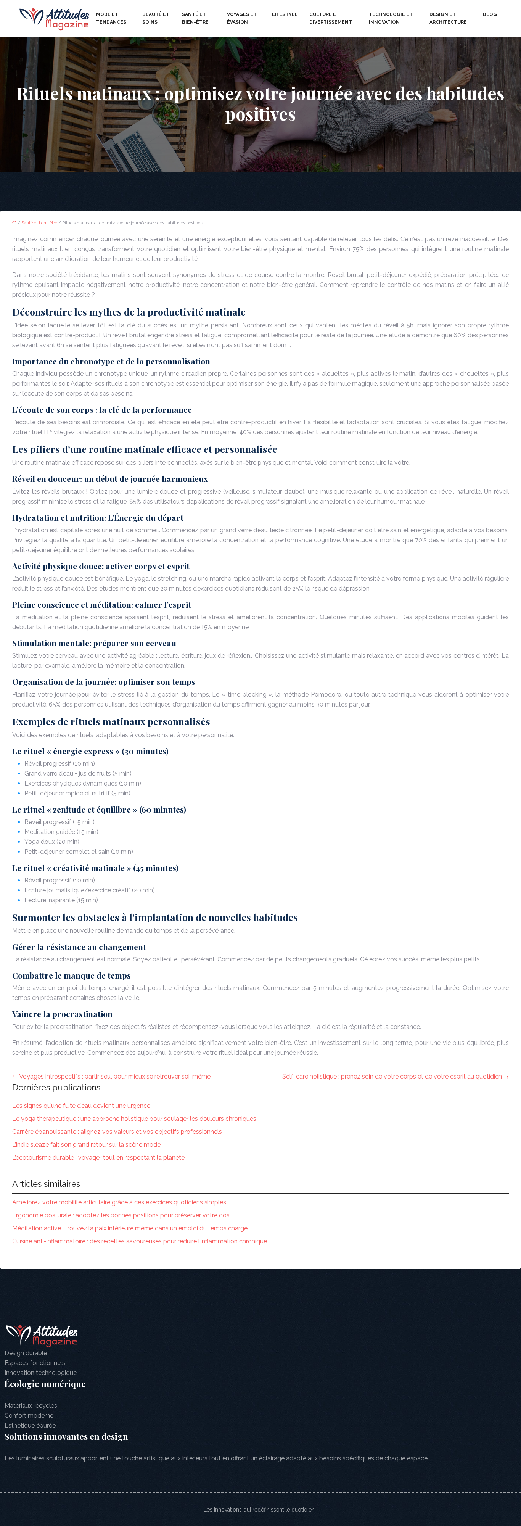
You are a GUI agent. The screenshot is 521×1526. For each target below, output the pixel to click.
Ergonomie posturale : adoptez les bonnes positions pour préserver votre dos (121, 1215)
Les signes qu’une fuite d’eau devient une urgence (81, 1105)
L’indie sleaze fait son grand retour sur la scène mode (86, 1144)
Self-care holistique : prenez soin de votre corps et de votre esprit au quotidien (392, 1076)
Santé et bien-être (195, 18)
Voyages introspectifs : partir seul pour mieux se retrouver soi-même (115, 1076)
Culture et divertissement (330, 18)
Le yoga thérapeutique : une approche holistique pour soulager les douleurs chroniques (134, 1118)
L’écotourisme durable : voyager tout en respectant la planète (98, 1157)
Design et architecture (448, 18)
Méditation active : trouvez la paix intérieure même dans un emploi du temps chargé (130, 1228)
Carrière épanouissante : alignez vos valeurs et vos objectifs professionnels (117, 1131)
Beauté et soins (155, 18)
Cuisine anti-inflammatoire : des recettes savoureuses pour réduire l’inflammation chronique (139, 1241)
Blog (490, 14)
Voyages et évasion (242, 18)
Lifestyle (285, 14)
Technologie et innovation (391, 18)
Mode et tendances (111, 18)
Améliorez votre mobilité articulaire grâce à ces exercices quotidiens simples (119, 1202)
